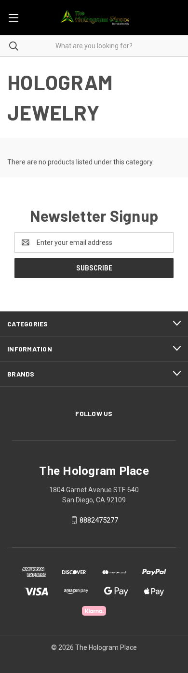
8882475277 (99, 520)
